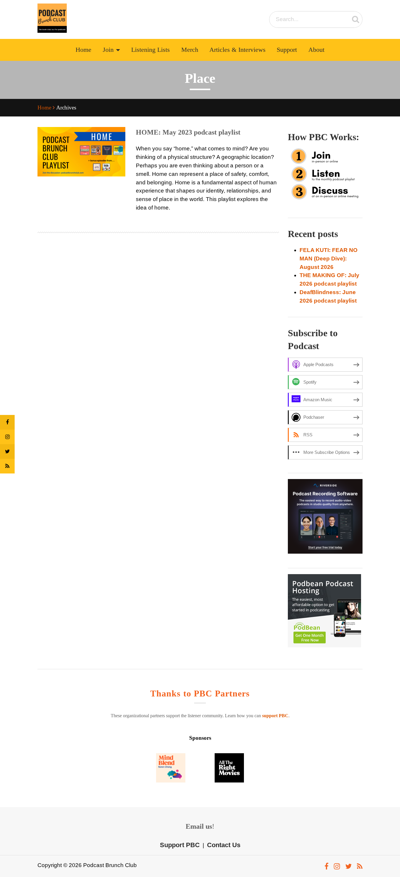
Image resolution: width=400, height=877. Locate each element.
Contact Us (223, 845)
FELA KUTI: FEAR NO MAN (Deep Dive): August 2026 (329, 258)
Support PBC (180, 845)
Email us (199, 826)
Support (287, 49)
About (316, 49)
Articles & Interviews (237, 49)
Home (83, 49)
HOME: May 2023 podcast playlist (188, 132)
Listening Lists (150, 49)
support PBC (275, 715)
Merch (189, 49)
